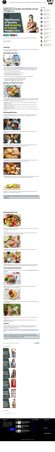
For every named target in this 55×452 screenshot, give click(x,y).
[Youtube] (15, 429)
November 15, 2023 (6, 7)
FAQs (32, 435)
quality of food (13, 343)
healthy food (9, 343)
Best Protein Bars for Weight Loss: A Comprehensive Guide (48, 45)
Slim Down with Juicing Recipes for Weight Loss (47, 10)
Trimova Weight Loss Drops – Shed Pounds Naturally (48, 37)
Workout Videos (28, 2)
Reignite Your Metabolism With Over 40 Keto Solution (21, 362)
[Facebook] (10, 429)
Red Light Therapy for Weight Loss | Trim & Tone (21, 352)
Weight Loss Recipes (35, 2)
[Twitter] (11, 429)
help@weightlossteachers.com (49, 430)
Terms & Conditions (47, 422)
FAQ (42, 2)
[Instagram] (12, 429)
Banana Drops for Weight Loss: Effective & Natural (47, 33)
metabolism (33, 69)
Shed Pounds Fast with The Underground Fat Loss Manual (21, 382)
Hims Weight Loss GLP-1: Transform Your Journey (47, 22)
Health (40, 2)
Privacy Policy (46, 424)
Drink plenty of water (11, 317)
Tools (45, 2)
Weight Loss (14, 2)
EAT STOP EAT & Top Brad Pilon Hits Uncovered (21, 392)
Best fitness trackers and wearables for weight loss (21, 402)
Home (10, 2)
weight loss (35, 114)
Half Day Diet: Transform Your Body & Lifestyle (21, 372)
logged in (8, 413)
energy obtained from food (19, 67)
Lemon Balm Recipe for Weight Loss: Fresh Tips (47, 18)
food (5, 343)
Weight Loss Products (20, 2)
